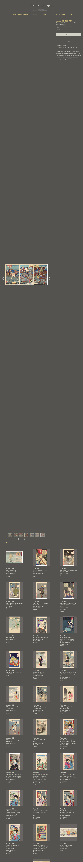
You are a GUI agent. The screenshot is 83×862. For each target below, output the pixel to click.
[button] (27, 15)
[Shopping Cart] (71, 14)
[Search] (68, 14)
